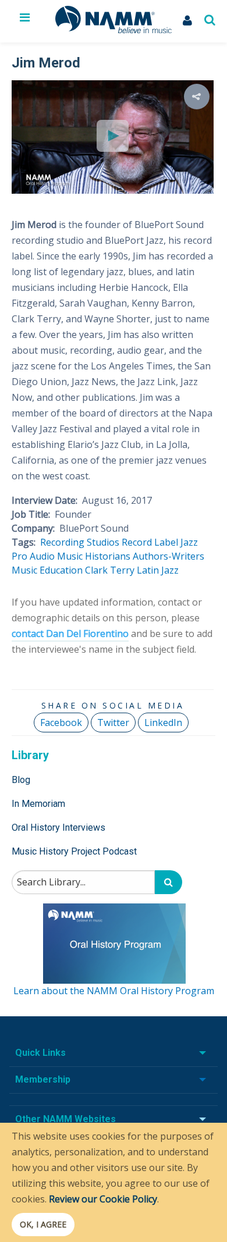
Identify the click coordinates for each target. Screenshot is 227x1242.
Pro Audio (33, 556)
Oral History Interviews (58, 827)
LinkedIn (163, 722)
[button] (197, 96)
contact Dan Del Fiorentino (70, 633)
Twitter (113, 722)
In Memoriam (38, 803)
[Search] (168, 882)
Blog (21, 779)
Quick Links (40, 1052)
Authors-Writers (168, 556)
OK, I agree (43, 1224)
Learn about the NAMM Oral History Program (113, 990)
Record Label (150, 542)
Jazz (189, 542)
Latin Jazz (158, 570)
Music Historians (93, 556)
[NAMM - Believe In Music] (113, 29)
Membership (42, 1079)
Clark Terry (109, 570)
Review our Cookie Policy (103, 1199)
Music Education (47, 570)
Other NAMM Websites (65, 1118)
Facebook (61, 722)
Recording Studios (79, 542)
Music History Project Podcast (74, 851)
